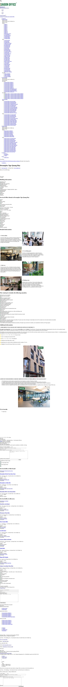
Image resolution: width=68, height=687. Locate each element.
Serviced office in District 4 (8, 85)
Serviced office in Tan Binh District (10, 89)
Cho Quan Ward (7, 69)
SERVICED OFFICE (7, 161)
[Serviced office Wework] (13, 94)
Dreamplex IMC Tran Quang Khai (7, 491)
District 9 (5, 30)
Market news (6, 157)
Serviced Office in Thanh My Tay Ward (11, 104)
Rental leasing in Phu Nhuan (9, 135)
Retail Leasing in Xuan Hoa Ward (10, 140)
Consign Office (4, 629)
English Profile (9, 653)
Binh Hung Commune (8, 71)
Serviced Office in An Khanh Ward (10, 105)
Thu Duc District (7, 37)
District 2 (5, 25)
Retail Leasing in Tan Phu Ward (9, 141)
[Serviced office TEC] (13, 95)
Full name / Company (3, 674)
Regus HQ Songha (4, 557)
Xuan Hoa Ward (7, 40)
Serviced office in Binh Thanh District (10, 90)
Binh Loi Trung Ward (8, 61)
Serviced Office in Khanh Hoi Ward (10, 124)
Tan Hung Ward (7, 60)
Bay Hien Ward (7, 59)
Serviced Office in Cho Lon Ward (10, 125)
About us (3, 152)
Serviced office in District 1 (8, 82)
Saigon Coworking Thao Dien (6, 566)
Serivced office (4, 77)
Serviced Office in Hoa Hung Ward (10, 116)
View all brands (4, 99)
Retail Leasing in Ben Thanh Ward (10, 144)
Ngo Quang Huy (4, 168)
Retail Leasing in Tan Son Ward (9, 151)
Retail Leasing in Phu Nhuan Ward (10, 143)
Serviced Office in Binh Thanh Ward (10, 121)
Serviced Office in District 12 (9, 91)
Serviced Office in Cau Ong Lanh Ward (11, 118)
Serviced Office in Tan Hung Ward (10, 110)
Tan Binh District (7, 38)
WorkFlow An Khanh (5, 504)
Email (1, 675)
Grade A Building (7, 73)
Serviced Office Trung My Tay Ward (10, 112)
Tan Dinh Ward (6, 42)
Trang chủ (4, 18)
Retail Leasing (4, 126)
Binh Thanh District (7, 33)
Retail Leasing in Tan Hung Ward (10, 148)
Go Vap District (7, 34)
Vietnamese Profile (3, 653)
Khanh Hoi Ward (7, 64)
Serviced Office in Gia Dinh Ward (10, 115)
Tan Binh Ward (6, 57)
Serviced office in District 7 (6, 615)
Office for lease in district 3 (6, 622)
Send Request (21, 686)
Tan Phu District (7, 36)
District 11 (6, 32)
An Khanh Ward (7, 47)
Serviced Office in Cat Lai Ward (9, 117)
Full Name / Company (4, 447)
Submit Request (2, 602)
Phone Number (2, 450)
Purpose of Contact (3, 446)
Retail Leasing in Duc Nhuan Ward (10, 146)
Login (1, 15)
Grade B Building (7, 74)
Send (20, 459)
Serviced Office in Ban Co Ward (9, 111)
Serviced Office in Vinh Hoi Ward (10, 119)
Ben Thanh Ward (7, 46)
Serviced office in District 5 (8, 86)
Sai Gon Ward (6, 41)
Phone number (2, 676)
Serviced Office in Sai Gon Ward (9, 101)
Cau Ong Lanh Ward (7, 51)
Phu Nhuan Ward (7, 45)
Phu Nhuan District (7, 35)
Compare (3, 628)
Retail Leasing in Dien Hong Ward (10, 150)
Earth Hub (2, 548)
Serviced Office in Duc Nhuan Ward (10, 120)
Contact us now (2, 588)
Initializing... (4, 162)
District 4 (5, 27)
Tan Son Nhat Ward (7, 53)
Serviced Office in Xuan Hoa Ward (10, 102)
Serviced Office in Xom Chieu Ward (10, 122)
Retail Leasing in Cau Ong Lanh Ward (10, 145)
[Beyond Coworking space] (13, 98)
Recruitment (6, 154)
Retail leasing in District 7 (8, 133)
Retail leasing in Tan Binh (8, 134)
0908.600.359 (5, 646)
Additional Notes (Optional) (5, 458)
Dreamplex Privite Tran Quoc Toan (7, 473)
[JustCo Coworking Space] (13, 96)
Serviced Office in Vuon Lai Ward (10, 123)
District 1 (5, 24)
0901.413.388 (10, 646)
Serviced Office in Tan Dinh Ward (10, 103)
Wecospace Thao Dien (5, 512)
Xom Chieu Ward (7, 55)
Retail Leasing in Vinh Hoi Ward (9, 149)
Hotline (1, 441)
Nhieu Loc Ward (7, 56)
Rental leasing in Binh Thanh (9, 136)
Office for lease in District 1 (6, 620)
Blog (3, 156)
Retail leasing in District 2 (8, 131)
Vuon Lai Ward (6, 62)
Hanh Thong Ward (7, 70)
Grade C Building (7, 75)
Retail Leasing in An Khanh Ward (10, 138)
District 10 (6, 31)
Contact (5, 155)
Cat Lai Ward (6, 63)
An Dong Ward (6, 66)
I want (1, 673)
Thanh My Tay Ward (7, 43)
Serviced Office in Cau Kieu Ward (10, 114)
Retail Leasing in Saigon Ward (9, 139)
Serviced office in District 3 (8, 84)
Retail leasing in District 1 (8, 130)
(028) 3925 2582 (6, 641)
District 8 (5, 29)
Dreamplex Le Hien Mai (5, 482)
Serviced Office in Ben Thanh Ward (10, 109)
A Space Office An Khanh (5, 539)
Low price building (7, 76)
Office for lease (4, 19)
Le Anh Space (3, 530)
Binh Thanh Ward (7, 49)
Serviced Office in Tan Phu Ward (9, 106)
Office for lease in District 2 (6, 621)
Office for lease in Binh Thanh (7, 624)
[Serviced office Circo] (13, 93)
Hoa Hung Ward (7, 58)
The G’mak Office (4, 521)
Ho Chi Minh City (17, 168)
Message (1, 685)
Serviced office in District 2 (8, 83)
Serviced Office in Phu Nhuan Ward (10, 108)
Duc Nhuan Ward (7, 50)
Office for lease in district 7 (6, 623)
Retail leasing (4, 609)
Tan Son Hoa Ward (7, 44)
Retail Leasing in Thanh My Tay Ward (10, 142)
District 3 (5, 26)
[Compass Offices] (13, 97)
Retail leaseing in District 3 (8, 132)
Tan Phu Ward (6, 52)
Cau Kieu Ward (7, 54)
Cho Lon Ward (6, 65)
